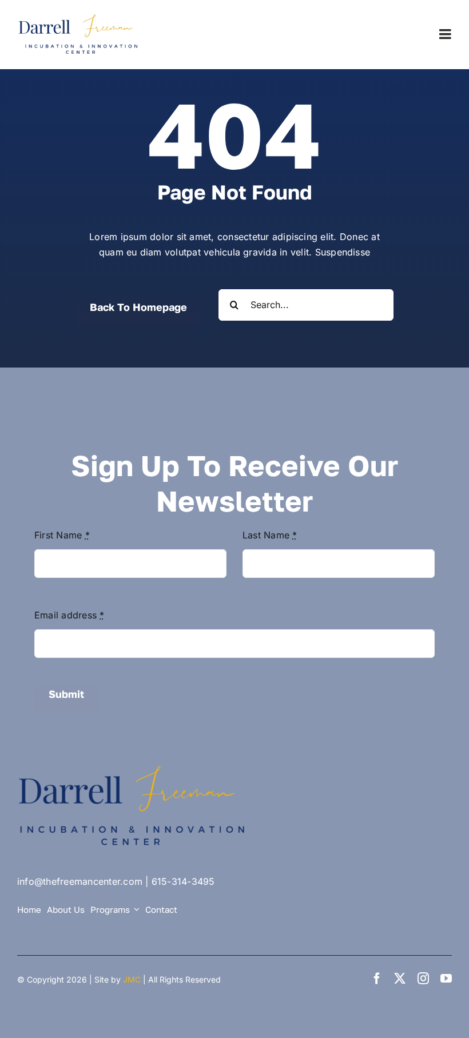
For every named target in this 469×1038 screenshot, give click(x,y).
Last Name (270, 535)
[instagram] (423, 978)
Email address (69, 615)
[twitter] (400, 978)
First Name (62, 535)
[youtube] (446, 978)
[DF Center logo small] (80, 17)
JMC (132, 979)
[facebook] (377, 978)
